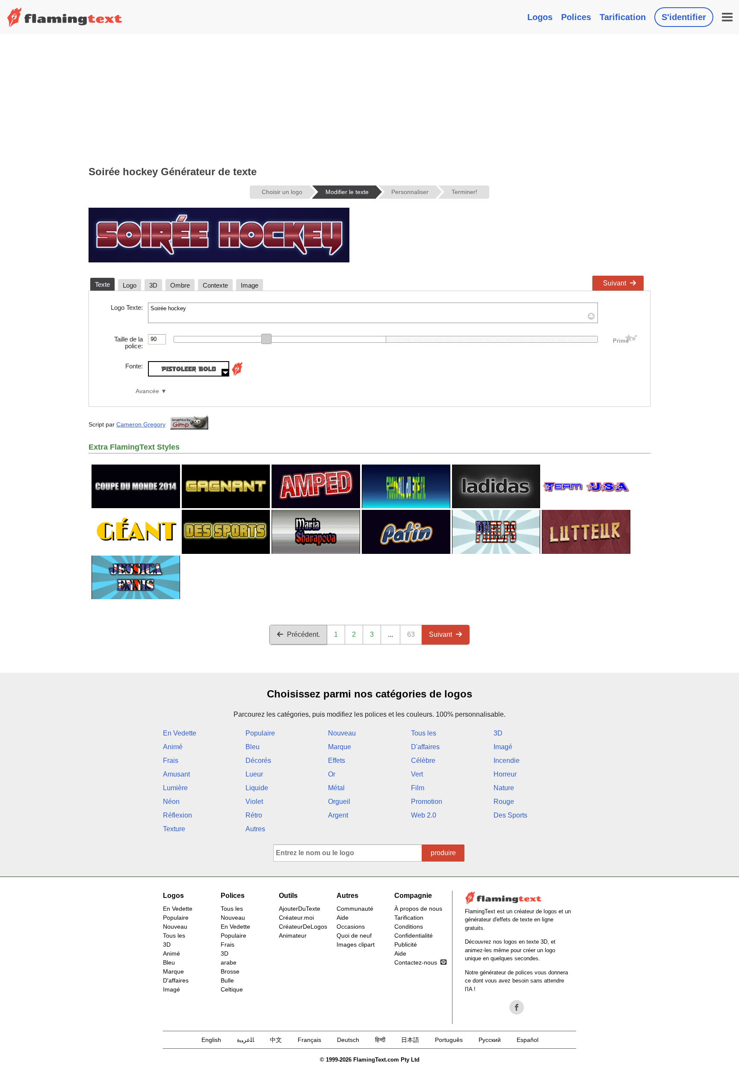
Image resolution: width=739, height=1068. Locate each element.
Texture (174, 829)
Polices (576, 17)
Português (449, 1039)
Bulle (227, 980)
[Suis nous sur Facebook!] (516, 1007)
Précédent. (303, 634)
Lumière (175, 787)
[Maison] (64, 17)
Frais (170, 760)
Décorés (258, 760)
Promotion (426, 801)
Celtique (232, 989)
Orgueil (339, 801)
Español (527, 1039)
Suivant (614, 283)
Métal (336, 787)
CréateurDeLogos (303, 926)
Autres (255, 829)
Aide (343, 917)
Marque (339, 746)
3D (498, 733)
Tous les (423, 733)
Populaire (260, 733)
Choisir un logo (282, 191)
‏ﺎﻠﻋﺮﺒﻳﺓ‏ (245, 1039)
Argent (338, 815)
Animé (173, 746)
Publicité (405, 944)
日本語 (410, 1039)
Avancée (147, 391)
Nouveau (342, 733)
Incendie (507, 760)
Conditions (408, 926)
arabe (228, 962)
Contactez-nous (415, 962)
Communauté (355, 908)
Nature (504, 787)
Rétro (253, 815)
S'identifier (684, 17)
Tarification (623, 17)
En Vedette (179, 733)
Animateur (293, 935)
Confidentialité (413, 935)
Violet (254, 801)
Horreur (505, 774)
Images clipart (356, 944)
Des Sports (510, 815)
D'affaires (425, 746)
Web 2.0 (423, 815)
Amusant (176, 774)
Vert (417, 774)
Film (417, 787)
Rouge (504, 801)
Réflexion (177, 815)
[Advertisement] (369, 98)
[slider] (266, 339)
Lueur (254, 774)
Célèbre (423, 760)
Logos (540, 17)
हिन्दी (380, 1039)
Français (309, 1039)
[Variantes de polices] (236, 374)
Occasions (351, 926)
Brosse (230, 971)
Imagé (503, 746)
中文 (276, 1039)
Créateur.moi (296, 917)
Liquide (256, 787)
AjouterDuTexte (299, 908)
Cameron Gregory (141, 424)
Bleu (252, 746)
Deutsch (348, 1039)
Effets (336, 760)
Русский (490, 1039)
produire (443, 852)
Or (331, 774)
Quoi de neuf (354, 935)
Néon (171, 801)
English (211, 1039)
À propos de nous (418, 908)
